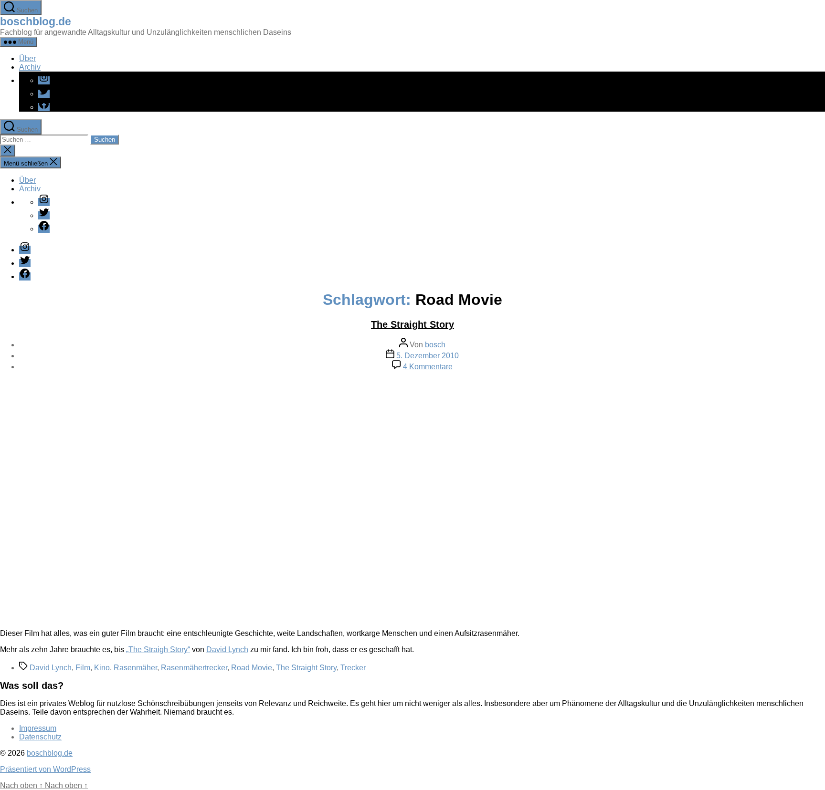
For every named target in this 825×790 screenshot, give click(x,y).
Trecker (353, 668)
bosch (435, 345)
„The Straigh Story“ (158, 649)
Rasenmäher (135, 668)
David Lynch (227, 649)
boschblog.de (35, 21)
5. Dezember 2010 (427, 356)
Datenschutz (40, 737)
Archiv (30, 67)
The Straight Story (412, 324)
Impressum (37, 728)
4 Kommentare (428, 367)
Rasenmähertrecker (194, 668)
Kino (102, 668)
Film (82, 668)
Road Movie (251, 668)
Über (27, 58)
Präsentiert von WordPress (45, 769)
